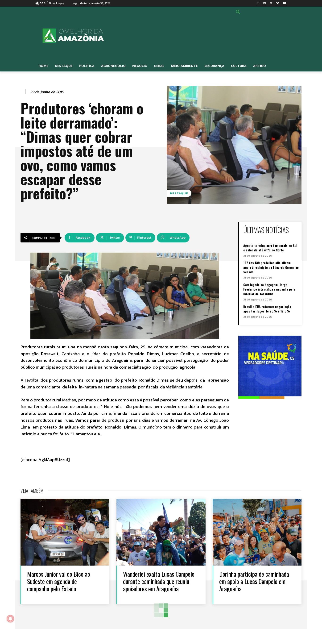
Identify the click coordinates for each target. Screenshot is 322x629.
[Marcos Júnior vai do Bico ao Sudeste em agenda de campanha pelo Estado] (65, 532)
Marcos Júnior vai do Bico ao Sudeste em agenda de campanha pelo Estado (58, 581)
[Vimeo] (277, 3)
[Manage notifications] (10, 618)
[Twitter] (271, 3)
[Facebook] (258, 3)
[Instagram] (264, 3)
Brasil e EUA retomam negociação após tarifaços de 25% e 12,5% (267, 309)
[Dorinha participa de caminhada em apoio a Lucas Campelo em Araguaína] (257, 532)
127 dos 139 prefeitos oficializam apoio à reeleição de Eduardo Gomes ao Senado (271, 267)
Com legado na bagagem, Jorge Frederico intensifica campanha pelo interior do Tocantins (269, 289)
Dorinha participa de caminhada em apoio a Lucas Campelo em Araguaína (254, 581)
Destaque (179, 193)
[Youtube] (284, 3)
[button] (238, 12)
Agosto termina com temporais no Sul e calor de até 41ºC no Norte (270, 248)
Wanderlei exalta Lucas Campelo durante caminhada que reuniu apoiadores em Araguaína (158, 581)
